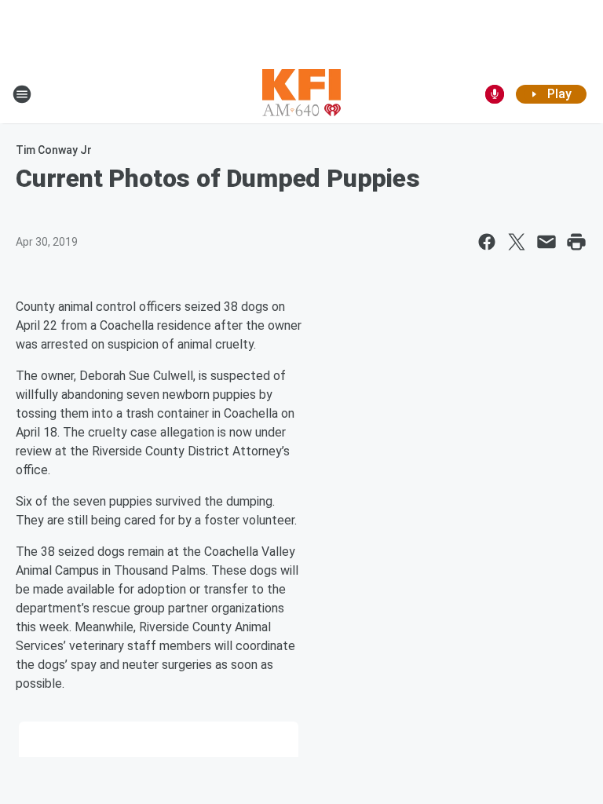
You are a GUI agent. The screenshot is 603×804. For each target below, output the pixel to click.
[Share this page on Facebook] (487, 242)
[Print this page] (576, 242)
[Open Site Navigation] (22, 94)
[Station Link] (301, 94)
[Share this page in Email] (546, 242)
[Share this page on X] (517, 242)
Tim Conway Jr (54, 150)
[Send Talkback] (494, 94)
